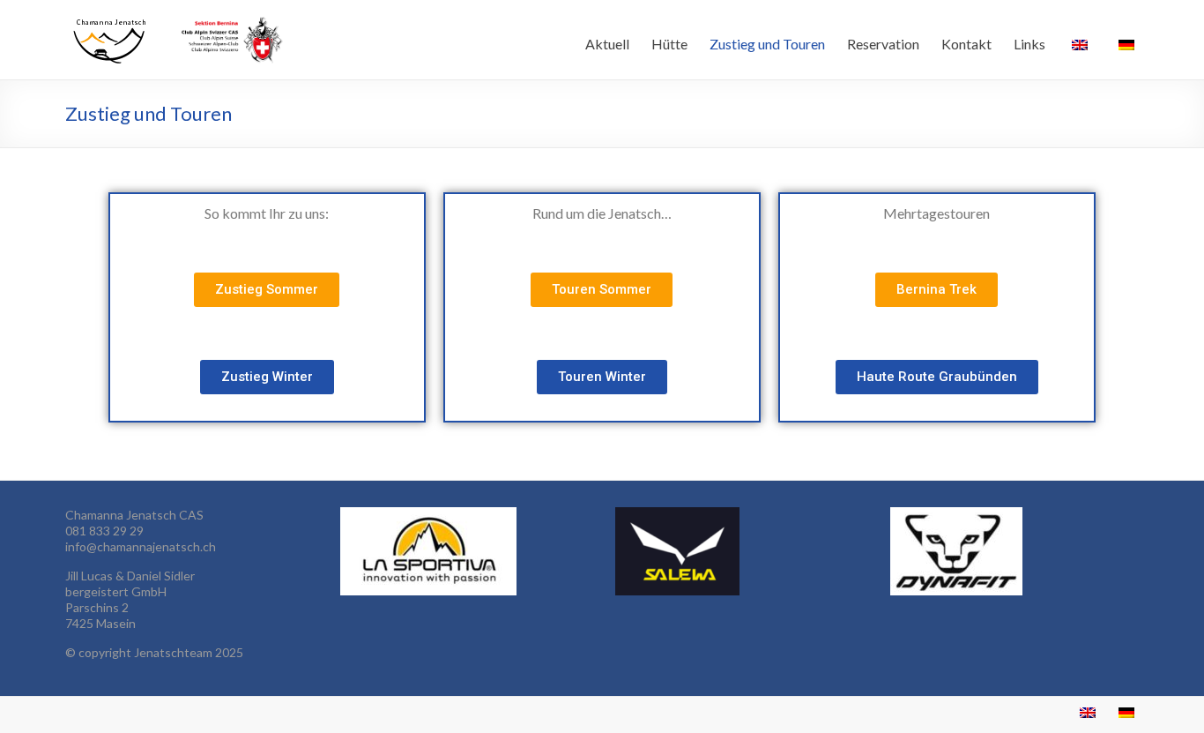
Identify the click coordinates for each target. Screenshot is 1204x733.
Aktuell (607, 43)
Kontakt (966, 43)
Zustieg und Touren (767, 43)
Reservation (883, 43)
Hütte (669, 43)
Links (1029, 43)
